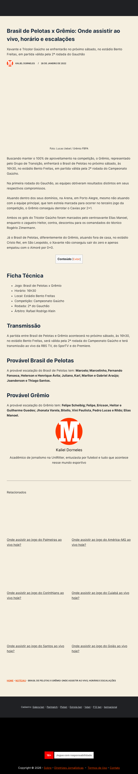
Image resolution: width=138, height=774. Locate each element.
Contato (115, 767)
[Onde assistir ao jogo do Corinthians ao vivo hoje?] (36, 569)
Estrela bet (76, 707)
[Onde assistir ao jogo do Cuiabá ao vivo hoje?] (101, 569)
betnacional (110, 707)
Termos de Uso (97, 767)
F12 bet (97, 707)
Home (10, 680)
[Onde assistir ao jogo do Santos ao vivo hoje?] (36, 622)
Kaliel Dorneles (69, 450)
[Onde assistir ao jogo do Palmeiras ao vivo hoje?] (36, 516)
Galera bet (38, 707)
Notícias (20, 680)
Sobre (48, 767)
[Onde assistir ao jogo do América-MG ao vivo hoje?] (101, 516)
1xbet (87, 707)
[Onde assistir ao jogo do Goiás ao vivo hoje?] (101, 622)
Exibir (76, 259)
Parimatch (52, 707)
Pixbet (63, 707)
